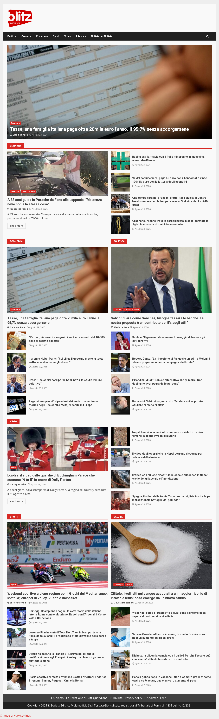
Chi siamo (57, 698)
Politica (11, 36)
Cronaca (26, 36)
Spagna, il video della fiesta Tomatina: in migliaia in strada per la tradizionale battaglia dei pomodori (120, 500)
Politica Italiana (28, 123)
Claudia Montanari (123, 602)
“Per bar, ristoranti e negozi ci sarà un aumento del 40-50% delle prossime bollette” (16, 341)
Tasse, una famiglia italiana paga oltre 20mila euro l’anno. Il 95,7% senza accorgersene (57, 280)
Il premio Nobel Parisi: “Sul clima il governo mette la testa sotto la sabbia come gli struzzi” (16, 362)
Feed (163, 698)
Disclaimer (151, 698)
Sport (56, 36)
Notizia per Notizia (101, 36)
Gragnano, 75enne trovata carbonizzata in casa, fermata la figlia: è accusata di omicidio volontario (120, 224)
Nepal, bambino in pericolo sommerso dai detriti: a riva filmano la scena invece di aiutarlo (120, 436)
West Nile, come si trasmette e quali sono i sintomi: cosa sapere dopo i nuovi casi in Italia (120, 616)
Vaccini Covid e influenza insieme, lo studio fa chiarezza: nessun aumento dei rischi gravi (120, 637)
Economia (42, 36)
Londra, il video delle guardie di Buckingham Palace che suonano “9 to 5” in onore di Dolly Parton (57, 449)
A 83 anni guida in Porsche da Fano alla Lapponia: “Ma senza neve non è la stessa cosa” (57, 173)
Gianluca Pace (20, 134)
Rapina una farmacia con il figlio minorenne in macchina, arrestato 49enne (120, 160)
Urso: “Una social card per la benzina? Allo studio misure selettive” (16, 383)
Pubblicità (116, 698)
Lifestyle (81, 36)
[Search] (207, 36)
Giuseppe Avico (18, 484)
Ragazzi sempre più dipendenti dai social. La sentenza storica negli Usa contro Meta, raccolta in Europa (16, 405)
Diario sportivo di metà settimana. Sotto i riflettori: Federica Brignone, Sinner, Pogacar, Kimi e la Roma (16, 680)
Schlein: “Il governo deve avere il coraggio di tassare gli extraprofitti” (109, 92)
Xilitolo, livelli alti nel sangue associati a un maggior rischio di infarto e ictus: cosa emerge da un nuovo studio (161, 555)
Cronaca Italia (28, 191)
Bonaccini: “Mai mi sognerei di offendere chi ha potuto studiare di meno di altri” (120, 405)
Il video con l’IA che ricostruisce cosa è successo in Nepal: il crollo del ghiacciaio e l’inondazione (120, 479)
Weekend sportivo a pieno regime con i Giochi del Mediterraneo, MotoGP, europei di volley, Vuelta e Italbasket (57, 555)
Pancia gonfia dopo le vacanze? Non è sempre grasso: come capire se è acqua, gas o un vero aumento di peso (120, 680)
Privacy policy (133, 698)
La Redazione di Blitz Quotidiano (86, 698)
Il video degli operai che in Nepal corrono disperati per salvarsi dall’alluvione (120, 457)
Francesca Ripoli (19, 208)
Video (67, 36)
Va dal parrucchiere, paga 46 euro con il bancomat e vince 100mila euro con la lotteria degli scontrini (120, 182)
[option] (109, 92)
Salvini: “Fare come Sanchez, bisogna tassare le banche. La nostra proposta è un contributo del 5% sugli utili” (161, 280)
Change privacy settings (15, 715)
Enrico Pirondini (18, 602)
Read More (16, 225)
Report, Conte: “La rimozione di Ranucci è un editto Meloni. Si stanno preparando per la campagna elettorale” (120, 362)
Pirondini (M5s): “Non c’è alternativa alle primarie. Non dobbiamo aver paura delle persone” (120, 383)
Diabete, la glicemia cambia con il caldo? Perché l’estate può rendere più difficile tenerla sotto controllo (120, 659)
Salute (129, 584)
